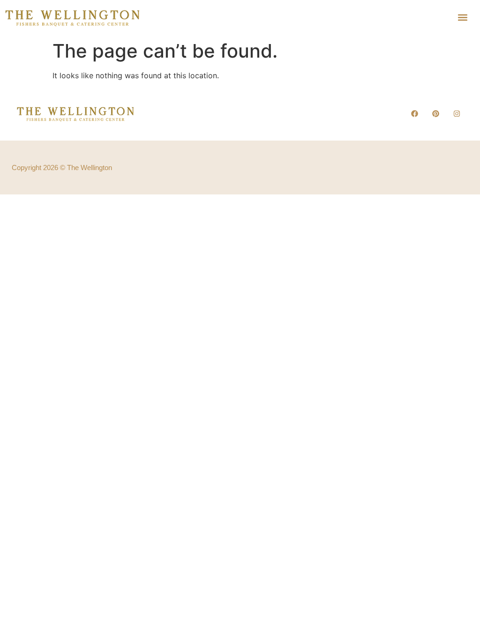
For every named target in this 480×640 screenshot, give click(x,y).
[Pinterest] (435, 113)
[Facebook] (414, 113)
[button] (463, 17)
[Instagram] (457, 113)
